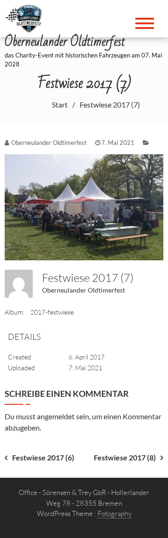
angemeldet (56, 416)
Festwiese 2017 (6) (43, 457)
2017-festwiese (52, 312)
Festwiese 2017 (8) (125, 457)
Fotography (115, 513)
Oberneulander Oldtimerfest (83, 290)
